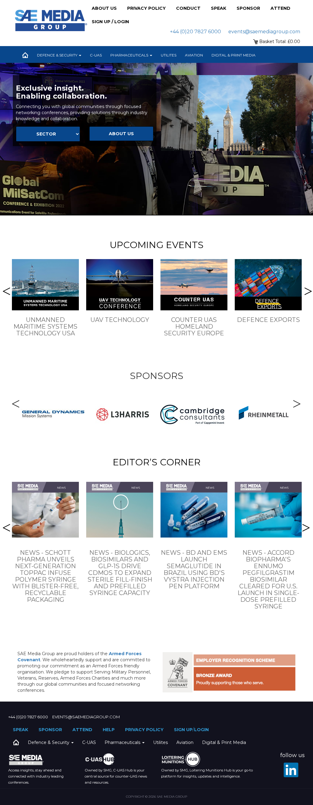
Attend (280, 8)
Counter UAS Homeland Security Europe (194, 326)
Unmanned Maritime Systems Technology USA (45, 326)
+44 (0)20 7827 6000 (195, 31)
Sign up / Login (110, 21)
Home (25, 55)
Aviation (194, 55)
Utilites (168, 55)
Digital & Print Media (234, 55)
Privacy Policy (146, 8)
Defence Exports (268, 319)
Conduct (188, 8)
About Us (104, 8)
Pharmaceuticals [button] (129, 55)
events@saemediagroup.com (264, 31)
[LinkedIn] (291, 770)
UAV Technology (119, 319)
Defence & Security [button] (57, 55)
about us (121, 133)
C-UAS (96, 55)
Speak (218, 8)
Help (109, 729)
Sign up (183, 729)
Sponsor (248, 8)
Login (201, 729)
